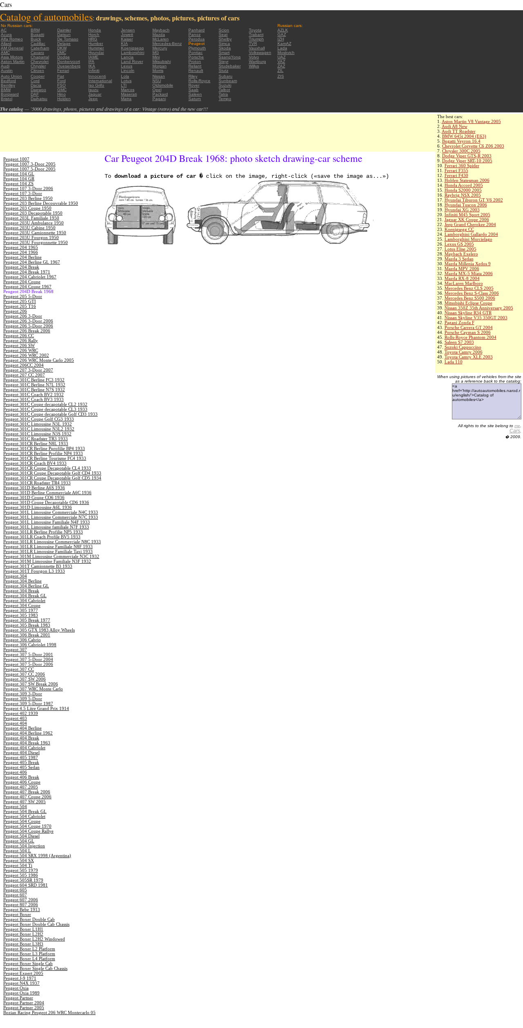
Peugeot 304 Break (21, 590)
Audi (5, 66)
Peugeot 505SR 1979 (23, 880)
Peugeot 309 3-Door (22, 693)
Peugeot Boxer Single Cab (28, 963)
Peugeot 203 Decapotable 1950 (33, 213)
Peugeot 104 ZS (18, 183)
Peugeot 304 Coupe (21, 605)
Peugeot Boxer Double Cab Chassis (36, 924)
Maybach (161, 30)
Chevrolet (40, 61)
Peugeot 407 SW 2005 (24, 801)
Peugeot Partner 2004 (23, 1002)
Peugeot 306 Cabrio (22, 639)
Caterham (40, 48)
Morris (157, 70)
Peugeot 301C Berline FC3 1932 (34, 379)
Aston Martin (13, 61)
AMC (5, 52)
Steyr (223, 61)
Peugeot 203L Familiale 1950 (31, 217)
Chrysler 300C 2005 (461, 150)
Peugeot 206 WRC (20, 350)
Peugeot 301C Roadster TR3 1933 (35, 438)
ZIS (280, 76)
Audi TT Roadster (459, 131)
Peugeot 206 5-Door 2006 (28, 325)
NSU (156, 80)
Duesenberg (68, 66)
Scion (224, 30)
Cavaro (37, 52)
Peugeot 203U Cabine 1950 (29, 227)
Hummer (96, 48)
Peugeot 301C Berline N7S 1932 (34, 389)
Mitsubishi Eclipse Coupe (468, 302)
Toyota (255, 30)
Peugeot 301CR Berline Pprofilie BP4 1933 (44, 448)
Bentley (8, 85)
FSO (61, 85)
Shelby (225, 39)
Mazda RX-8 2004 (462, 278)
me (517, 425)
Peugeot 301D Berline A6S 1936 (34, 487)
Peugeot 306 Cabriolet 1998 (29, 644)
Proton (194, 61)
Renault (195, 70)
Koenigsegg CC (459, 229)
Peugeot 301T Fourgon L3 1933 (34, 571)
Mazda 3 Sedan (459, 258)
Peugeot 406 (15, 772)
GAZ (281, 34)
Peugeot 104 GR (18, 178)
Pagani (159, 98)
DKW (62, 48)
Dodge (63, 57)
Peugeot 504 (15, 806)
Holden (64, 98)
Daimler (64, 30)
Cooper (38, 76)
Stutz (223, 70)
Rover (193, 85)
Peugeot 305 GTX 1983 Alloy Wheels (39, 629)
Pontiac (195, 52)
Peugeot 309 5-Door (22, 698)
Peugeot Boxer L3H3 (23, 943)
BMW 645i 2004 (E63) (464, 136)
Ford (61, 80)
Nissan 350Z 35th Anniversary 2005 (479, 307)
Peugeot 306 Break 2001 (26, 634)
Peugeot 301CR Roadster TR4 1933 (37, 482)
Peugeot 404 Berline (22, 728)
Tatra (223, 94)
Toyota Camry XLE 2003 (469, 356)
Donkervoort (68, 61)
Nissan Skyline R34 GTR (468, 312)
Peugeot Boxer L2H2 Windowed (34, 938)
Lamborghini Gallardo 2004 (471, 234)
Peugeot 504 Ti (17, 865)
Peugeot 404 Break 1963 (26, 742)
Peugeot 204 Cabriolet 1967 (29, 276)
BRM (35, 30)
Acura (6, 34)
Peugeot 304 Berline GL (26, 585)
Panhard (196, 30)
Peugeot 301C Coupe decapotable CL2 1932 (45, 404)
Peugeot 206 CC (18, 335)
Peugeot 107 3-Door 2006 (28, 188)
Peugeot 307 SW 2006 (24, 678)
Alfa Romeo (12, 39)
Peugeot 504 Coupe (21, 821)
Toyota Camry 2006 (464, 351)
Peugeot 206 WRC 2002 (26, 355)
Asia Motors (12, 57)
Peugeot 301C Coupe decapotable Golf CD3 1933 (50, 414)
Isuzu (93, 89)
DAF (35, 94)
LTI (124, 85)
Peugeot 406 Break (21, 777)
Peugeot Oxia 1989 (21, 992)
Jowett (127, 34)
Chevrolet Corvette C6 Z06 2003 (473, 145)
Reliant (194, 66)
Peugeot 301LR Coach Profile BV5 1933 (41, 536)
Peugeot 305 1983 (20, 615)
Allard (6, 43)
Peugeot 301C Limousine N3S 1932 (37, 433)
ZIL (280, 70)
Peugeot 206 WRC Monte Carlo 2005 (38, 360)
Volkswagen (260, 52)
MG (155, 52)
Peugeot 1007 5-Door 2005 (29, 168)
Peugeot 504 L (17, 850)
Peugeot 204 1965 (20, 247)
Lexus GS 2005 (459, 244)
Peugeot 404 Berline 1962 (28, 732)
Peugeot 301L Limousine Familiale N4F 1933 (46, 522)
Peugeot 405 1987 (20, 757)
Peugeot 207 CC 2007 (24, 374)
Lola (125, 76)
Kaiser (127, 39)
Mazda (158, 34)
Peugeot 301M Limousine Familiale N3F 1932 (47, 561)
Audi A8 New (454, 126)
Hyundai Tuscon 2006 (466, 204)
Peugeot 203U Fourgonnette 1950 (35, 242)
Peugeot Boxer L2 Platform (29, 948)
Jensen (128, 30)
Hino (61, 94)
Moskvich (286, 52)
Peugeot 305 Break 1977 (26, 620)
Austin (7, 70)
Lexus (126, 66)
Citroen (37, 70)
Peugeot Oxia (16, 987)
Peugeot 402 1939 (20, 713)
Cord (35, 80)
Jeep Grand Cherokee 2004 (470, 224)
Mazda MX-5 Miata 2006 (469, 273)
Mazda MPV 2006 (462, 268)
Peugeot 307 (15, 649)
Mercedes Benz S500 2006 (470, 298)
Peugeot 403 (15, 718)
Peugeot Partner (18, 997)
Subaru (225, 76)
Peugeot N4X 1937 (21, 983)
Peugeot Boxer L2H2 (23, 934)
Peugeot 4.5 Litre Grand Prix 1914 (36, 708)
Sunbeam (228, 80)
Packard (160, 94)
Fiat (60, 76)
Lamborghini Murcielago (468, 239)
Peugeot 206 (15, 311)
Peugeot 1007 (16, 159)
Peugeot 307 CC (18, 669)
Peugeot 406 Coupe (21, 781)
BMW (6, 89)
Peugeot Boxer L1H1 (23, 929)
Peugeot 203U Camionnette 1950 (34, 232)
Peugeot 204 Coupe (21, 281)
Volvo (254, 57)
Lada (282, 48)
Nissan (158, 76)
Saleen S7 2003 (459, 342)
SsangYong (230, 57)
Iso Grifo (96, 85)
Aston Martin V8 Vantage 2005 (471, 121)
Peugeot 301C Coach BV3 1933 (33, 399)
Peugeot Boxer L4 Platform (29, 958)
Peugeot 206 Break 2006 (26, 330)
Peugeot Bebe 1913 (21, 909)
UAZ (281, 57)
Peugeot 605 (15, 889)
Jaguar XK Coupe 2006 (467, 219)
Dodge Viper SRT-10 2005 (467, 160)
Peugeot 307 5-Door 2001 (28, 654)
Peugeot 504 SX (18, 860)
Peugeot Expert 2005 (23, 973)
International (100, 80)
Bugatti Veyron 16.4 (461, 141)
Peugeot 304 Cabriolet (24, 600)
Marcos (127, 89)
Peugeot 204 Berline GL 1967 (31, 262)
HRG (92, 39)
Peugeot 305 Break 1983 (26, 625)
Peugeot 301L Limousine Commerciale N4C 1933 (50, 512)
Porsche (196, 57)
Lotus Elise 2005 (460, 248)
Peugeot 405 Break (21, 762)
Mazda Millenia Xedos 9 (468, 263)
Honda (94, 30)
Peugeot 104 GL (18, 173)
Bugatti (37, 34)
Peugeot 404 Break (21, 737)
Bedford (8, 80)
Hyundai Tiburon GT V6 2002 (474, 199)
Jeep (93, 98)
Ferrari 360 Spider (462, 165)
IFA (91, 61)
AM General (12, 48)
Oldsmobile (162, 85)
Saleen (195, 94)
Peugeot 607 (15, 894)
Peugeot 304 (15, 575)
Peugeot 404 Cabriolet (24, 747)
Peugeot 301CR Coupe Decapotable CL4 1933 (47, 468)
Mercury (159, 48)
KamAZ (284, 43)
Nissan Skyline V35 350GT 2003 (476, 317)
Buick (36, 39)
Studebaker (230, 66)
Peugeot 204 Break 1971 (26, 271)
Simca (224, 43)
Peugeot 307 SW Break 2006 (30, 683)
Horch (93, 34)
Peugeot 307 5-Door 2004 (28, 659)
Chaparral (40, 57)
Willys (254, 66)
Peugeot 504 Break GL (25, 811)
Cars (515, 431)
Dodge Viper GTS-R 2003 (467, 155)
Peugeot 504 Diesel (21, 835)
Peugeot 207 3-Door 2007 (28, 369)
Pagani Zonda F (459, 322)
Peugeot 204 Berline (22, 257)
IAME (93, 57)
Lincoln (127, 70)
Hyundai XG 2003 (462, 209)
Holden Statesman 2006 (467, 180)
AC (4, 30)
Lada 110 (454, 361)
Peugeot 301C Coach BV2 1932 (33, 394)
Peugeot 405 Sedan (21, 767)
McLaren (160, 39)
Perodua (196, 39)
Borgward (10, 94)
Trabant (256, 34)
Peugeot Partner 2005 (23, 1007)
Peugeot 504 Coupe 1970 (27, 826)
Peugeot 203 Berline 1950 (28, 198)
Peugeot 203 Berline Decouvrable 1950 (40, 203)
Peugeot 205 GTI (19, 301)
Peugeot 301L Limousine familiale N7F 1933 (46, 526)
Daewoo (38, 89)
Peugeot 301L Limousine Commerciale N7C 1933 (50, 517)
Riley (192, 76)
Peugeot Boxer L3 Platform (29, 953)
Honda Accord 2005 (464, 185)
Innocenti (97, 76)
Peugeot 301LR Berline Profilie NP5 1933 (43, 531)
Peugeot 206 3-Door (22, 316)
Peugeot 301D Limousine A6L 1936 (37, 507)
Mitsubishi (161, 61)
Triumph (256, 39)
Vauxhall (257, 48)
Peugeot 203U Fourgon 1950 (31, 237)
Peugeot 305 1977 (20, 610)
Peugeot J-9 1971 (19, 978)
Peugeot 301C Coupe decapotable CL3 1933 (45, 409)
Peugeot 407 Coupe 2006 (27, 796)
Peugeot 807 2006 (20, 904)
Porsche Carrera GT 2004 (469, 327)
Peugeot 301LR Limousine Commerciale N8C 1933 (52, 541)
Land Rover (132, 61)
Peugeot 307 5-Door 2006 (28, 664)
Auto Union (11, 76)
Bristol (6, 98)
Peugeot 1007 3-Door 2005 (29, 163)
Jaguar (94, 94)
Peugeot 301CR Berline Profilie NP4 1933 (43, 453)
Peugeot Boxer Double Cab (29, 919)
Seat (223, 34)
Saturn (194, 98)
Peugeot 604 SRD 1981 (25, 884)
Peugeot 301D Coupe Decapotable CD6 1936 (46, 502)
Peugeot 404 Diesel (21, 752)
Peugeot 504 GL (18, 840)
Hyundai (96, 52)
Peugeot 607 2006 (20, 899)
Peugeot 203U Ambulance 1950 (33, 222)
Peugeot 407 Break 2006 (26, 791)
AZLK (282, 30)
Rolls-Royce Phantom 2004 (470, 337)
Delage (64, 43)
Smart (224, 52)
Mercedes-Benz (167, 43)
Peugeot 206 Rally (20, 340)
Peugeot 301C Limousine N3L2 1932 (38, 428)
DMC (61, 52)
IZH (280, 39)
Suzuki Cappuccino (463, 347)
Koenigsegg (132, 48)
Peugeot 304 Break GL (25, 595)
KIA (124, 43)
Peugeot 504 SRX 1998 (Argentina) (37, 855)
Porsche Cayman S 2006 (468, 332)
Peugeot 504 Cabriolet (24, 816)
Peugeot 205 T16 (19, 306)
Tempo (225, 98)
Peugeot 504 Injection (24, 845)
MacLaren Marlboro (464, 283)
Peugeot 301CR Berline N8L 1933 (35, 443)
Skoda (225, 48)
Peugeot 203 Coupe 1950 (27, 208)
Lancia (127, 57)
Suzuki (225, 85)
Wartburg (257, 61)
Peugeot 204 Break (21, 266)
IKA (91, 66)
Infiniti (93, 70)
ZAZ (281, 66)
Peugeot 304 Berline (22, 580)
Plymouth (197, 48)
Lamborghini (132, 52)
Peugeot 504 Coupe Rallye (28, 831)
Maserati (129, 94)
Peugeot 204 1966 (20, 252)
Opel (156, 89)
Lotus (126, 80)
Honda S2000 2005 (463, 190)
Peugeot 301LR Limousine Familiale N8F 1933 (48, 546)
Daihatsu (39, 98)
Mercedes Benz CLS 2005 (469, 288)
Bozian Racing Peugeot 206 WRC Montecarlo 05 (49, 1012)
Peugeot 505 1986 (20, 875)
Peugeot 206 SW (19, 345)
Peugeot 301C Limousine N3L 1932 (37, 423)
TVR (253, 43)
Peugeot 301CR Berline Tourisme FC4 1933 (44, 458)
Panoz (194, 34)
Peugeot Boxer (17, 914)
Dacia (36, 85)
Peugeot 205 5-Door (22, 296)
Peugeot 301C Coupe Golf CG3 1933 (38, 419)
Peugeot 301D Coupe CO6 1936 (34, 497)
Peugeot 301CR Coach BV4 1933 (35, 463)
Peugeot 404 (15, 723)
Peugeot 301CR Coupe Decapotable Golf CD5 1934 (52, 477)
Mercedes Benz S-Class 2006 (472, 293)
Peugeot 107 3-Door (22, 193)
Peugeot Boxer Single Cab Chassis (35, 968)
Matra (126, 98)
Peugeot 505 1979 (20, 870)
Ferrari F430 (456, 175)
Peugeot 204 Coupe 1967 (27, 286)
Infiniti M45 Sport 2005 (467, 214)
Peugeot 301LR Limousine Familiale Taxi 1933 (48, 551)
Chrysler (38, 66)
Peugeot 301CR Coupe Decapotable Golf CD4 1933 (52, 472)
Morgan (159, 66)
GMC (62, 89)
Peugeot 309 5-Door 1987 (28, 703)
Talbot (224, 89)
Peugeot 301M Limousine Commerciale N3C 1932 (51, 556)
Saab (193, 89)
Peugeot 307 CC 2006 (24, 674)
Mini (156, 57)
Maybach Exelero (461, 253)
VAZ (281, 61)
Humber (95, 43)
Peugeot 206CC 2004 (23, 365)
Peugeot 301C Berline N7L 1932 (34, 384)
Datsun (64, 34)
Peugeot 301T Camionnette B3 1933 (37, 566)
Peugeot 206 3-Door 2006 (28, 320)
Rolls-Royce (199, 80)
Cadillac (38, 43)
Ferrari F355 (456, 170)
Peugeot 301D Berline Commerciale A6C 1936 (47, 492)
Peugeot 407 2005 (20, 786)
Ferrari (63, 70)
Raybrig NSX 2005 (463, 195)
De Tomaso (67, 39)
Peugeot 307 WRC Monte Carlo (33, 688)
